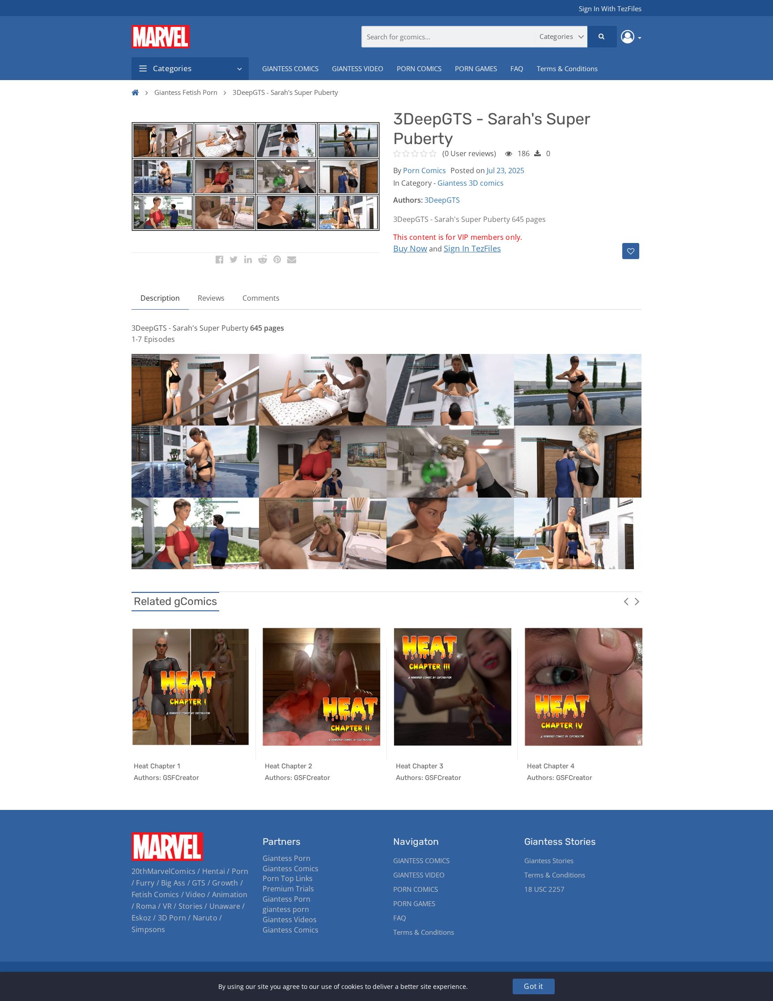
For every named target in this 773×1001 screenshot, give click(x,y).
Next (637, 601)
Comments (261, 298)
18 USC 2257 (544, 889)
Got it (533, 986)
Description (160, 298)
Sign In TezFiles (472, 248)
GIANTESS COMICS (290, 68)
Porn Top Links (288, 878)
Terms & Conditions (567, 68)
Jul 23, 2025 (505, 170)
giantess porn (286, 909)
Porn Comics (424, 170)
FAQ (516, 68)
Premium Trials (288, 889)
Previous (625, 601)
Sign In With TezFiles (610, 8)
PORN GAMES (476, 68)
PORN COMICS (419, 68)
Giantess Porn (286, 858)
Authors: (408, 200)
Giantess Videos (290, 919)
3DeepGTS (442, 200)
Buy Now (410, 248)
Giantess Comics (291, 868)
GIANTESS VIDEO (357, 68)
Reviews (211, 298)
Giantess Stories (548, 860)
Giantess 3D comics (470, 183)
